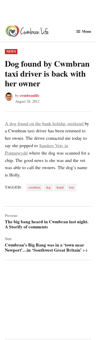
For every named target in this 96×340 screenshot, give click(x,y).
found (60, 187)
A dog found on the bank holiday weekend (45, 123)
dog (48, 187)
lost (71, 187)
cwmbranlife (29, 95)
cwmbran (34, 187)
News (11, 51)
